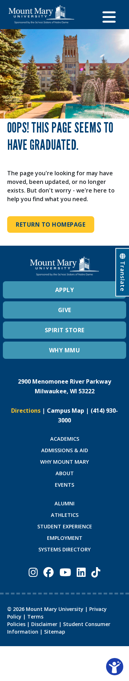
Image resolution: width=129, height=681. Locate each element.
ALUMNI (64, 503)
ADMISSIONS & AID (64, 450)
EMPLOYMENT (64, 537)
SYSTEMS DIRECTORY (64, 549)
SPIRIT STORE (65, 330)
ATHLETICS (64, 514)
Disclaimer (44, 624)
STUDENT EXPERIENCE (64, 526)
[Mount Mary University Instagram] (33, 572)
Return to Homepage (50, 224)
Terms (35, 616)
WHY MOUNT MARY (64, 461)
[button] (111, 14)
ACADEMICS (64, 438)
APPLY (64, 290)
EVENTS (64, 484)
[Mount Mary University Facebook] (48, 572)
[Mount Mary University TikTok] (96, 572)
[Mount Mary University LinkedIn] (81, 572)
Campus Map (65, 410)
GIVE (64, 310)
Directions (25, 410)
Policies (16, 624)
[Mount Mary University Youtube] (65, 572)
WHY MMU (64, 350)
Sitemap (54, 631)
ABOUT (65, 473)
